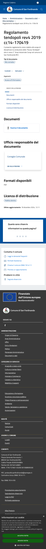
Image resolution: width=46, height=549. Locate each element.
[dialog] (23, 531)
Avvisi (7, 430)
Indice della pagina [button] (13, 88)
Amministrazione (16, 18)
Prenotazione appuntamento (15, 490)
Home (5, 18)
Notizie (7, 423)
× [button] (43, 516)
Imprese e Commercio (13, 376)
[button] (23, 545)
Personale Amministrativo (14, 352)
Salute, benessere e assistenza (16, 407)
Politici (7, 349)
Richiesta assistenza (12, 500)
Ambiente (8, 403)
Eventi (7, 443)
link (3, 531)
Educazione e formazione (14, 393)
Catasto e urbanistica (12, 379)
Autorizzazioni (10, 410)
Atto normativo (8, 21)
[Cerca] (41, 9)
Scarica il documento (19, 127)
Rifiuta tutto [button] (23, 541)
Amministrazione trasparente (15, 514)
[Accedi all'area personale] (38, 2)
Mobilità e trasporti (12, 383)
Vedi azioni (18, 71)
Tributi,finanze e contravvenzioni (17, 400)
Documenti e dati (31, 18)
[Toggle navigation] (4, 9)
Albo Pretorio (9, 510)
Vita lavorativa (10, 373)
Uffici (7, 342)
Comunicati (9, 426)
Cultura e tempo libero (13, 369)
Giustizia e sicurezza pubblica (15, 396)
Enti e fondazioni (11, 345)
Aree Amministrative (12, 338)
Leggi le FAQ (9, 497)
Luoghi (7, 439)
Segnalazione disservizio (14, 493)
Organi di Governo (11, 335)
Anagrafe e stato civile (13, 366)
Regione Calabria (9, 2)
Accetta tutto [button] (23, 536)
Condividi (8, 71)
